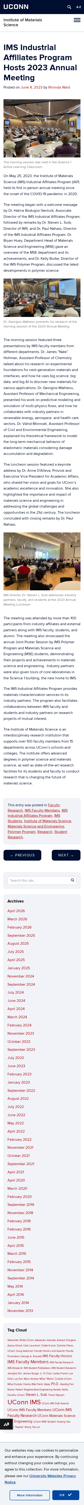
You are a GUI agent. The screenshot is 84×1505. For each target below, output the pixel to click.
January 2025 (18, 968)
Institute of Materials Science (23, 22)
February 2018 (19, 1221)
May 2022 (15, 1123)
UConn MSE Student (44, 1421)
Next (66, 855)
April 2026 (16, 911)
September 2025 (21, 935)
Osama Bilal (29, 1384)
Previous (22, 855)
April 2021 (15, 1172)
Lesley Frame (60, 1373)
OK (63, 1495)
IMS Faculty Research (62, 1362)
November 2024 (20, 976)
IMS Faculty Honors (57, 1356)
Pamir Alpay (43, 1384)
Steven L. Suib (36, 1395)
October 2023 (18, 1041)
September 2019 (20, 1204)
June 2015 (15, 1237)
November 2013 (20, 1310)
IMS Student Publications (37, 1368)
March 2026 (17, 919)
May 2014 (15, 1286)
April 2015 (15, 1245)
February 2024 (19, 1025)
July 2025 (15, 951)
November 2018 (20, 1213)
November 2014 (20, 1270)
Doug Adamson (24, 1351)
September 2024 (21, 984)
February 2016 (19, 1229)
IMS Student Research (64, 1368)
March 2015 (16, 1253)
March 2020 (17, 1188)
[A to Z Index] (78, 7)
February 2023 (19, 1074)
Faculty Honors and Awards (49, 1351)
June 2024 (16, 1000)
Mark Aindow (31, 1378)
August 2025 (18, 943)
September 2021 (20, 1164)
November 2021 (20, 1147)
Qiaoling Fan (67, 1384)
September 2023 (21, 1049)
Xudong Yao (63, 1421)
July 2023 (15, 1057)
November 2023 (20, 1033)
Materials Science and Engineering (36, 826)
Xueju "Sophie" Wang (19, 1427)
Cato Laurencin (31, 1345)
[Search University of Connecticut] (69, 7)
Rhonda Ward (59, 87)
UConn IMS (24, 1402)
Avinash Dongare (66, 1340)
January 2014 (18, 1303)
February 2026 (19, 927)
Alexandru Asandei (45, 1340)
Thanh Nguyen (56, 1395)
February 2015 (19, 1262)
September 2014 (20, 1278)
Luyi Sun (18, 1378)
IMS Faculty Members (42, 810)
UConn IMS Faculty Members (29, 1410)
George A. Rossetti (31, 1356)
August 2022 (18, 1098)
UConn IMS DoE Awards (55, 1403)
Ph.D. (55, 1384)
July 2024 (15, 992)
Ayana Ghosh (14, 1345)
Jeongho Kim (14, 1373)
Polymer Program (21, 831)
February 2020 (19, 1196)
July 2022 (15, 1106)
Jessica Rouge (31, 1373)
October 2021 (18, 1155)
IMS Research (15, 1368)
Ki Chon (47, 1373)
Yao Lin (36, 1427)
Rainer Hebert (15, 1389)
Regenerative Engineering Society (42, 1389)
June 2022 (16, 1115)
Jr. (41, 1373)
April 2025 (16, 960)
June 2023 (16, 1066)
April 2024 (16, 1009)
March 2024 (17, 1017)
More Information (29, 1495)
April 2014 (15, 1294)
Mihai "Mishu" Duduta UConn (55, 1378)
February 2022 (19, 1139)
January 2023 (18, 1082)
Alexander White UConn (20, 1340)
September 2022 (21, 1090)
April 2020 (16, 1180)
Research (44, 831)
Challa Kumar (48, 1345)
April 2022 (16, 1131)
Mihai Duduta (14, 1384)
